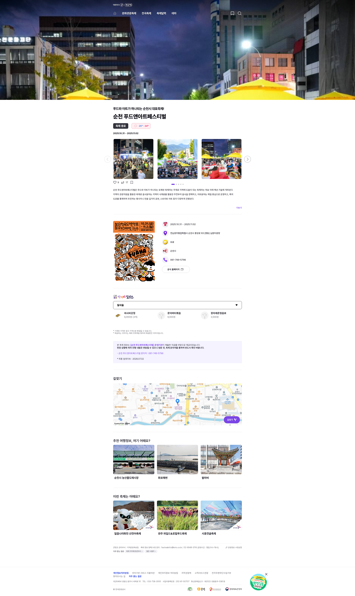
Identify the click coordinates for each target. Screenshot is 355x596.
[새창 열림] (190, 590)
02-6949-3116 (190, 547)
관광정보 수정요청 (235, 547)
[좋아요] (114, 182)
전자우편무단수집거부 (221, 573)
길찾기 (230, 419)
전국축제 (146, 13)
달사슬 (120, 305)
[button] (247, 159)
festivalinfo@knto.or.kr (171, 547)
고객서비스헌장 (201, 573)
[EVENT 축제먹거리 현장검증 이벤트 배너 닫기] (266, 574)
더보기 (239, 208)
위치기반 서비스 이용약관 (143, 573)
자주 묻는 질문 (135, 576)
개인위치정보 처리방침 (168, 573)
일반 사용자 (150, 551)
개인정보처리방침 (121, 573)
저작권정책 (186, 573)
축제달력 (161, 13)
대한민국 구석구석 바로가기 (122, 5)
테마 (174, 13)
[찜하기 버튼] (232, 13)
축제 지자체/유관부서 (133, 551)
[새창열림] (258, 581)
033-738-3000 (154, 581)
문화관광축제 (129, 13)
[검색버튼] (239, 13)
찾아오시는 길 (119, 576)
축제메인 (114, 13)
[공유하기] (122, 182)
